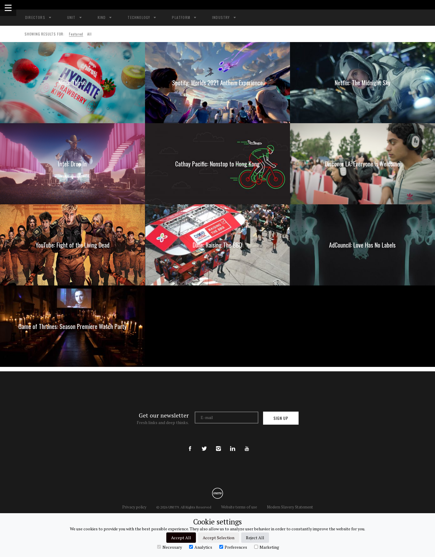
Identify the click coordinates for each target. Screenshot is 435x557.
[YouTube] (246, 443)
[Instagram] (218, 443)
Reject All (255, 537)
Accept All (181, 537)
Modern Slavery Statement (290, 507)
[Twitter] (204, 443)
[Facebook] (190, 443)
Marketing (269, 547)
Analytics (203, 547)
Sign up (280, 418)
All (89, 33)
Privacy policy (134, 507)
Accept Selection (218, 537)
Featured (76, 33)
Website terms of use (239, 507)
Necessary (172, 547)
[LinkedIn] (232, 443)
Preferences (236, 547)
